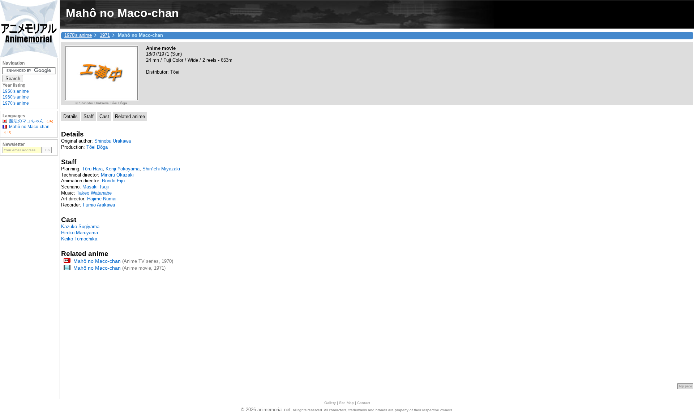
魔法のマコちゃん (26, 120)
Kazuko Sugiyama (80, 226)
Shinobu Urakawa (112, 141)
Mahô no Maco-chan (97, 261)
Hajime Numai (101, 198)
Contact (363, 403)
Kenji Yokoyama (123, 168)
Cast (104, 116)
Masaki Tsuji (95, 187)
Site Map (346, 403)
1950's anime (16, 91)
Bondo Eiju (113, 180)
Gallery (330, 403)
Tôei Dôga (97, 147)
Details (70, 116)
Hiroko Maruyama (79, 232)
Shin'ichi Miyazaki (161, 168)
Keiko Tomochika (79, 239)
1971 (105, 35)
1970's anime (78, 35)
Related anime (130, 116)
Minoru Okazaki (117, 175)
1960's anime (16, 97)
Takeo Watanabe (94, 193)
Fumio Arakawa (99, 205)
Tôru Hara (92, 168)
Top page (685, 386)
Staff (88, 116)
